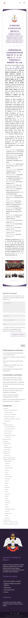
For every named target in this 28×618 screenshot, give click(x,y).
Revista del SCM (6, 451)
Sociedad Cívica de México (10, 435)
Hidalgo (6, 483)
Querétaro (7, 500)
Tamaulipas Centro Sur (10, 509)
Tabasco (7, 506)
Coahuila (7, 470)
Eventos (4, 423)
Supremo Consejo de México (9, 457)
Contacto (6, 592)
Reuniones (5, 441)
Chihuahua (7, 465)
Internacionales (7, 449)
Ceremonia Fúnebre (8, 412)
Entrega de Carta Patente (9, 416)
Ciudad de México (9, 467)
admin (4, 388)
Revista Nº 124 (7, 453)
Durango (7, 474)
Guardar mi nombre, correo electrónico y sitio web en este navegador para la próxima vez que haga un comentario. (14, 329)
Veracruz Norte (8, 513)
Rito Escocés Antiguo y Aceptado (11, 523)
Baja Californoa (8, 461)
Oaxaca (6, 496)
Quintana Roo (8, 502)
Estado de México (9, 476)
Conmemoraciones (8, 430)
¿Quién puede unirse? (9, 589)
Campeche (7, 463)
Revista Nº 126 (7, 455)
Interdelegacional (8, 447)
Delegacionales (7, 443)
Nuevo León (7, 493)
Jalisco (6, 485)
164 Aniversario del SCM (10, 428)
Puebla (6, 498)
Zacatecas (7, 517)
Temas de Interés (6, 520)
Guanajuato (7, 478)
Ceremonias (5, 408)
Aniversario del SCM (8, 424)
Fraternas (6, 445)
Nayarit (6, 491)
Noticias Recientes (7, 439)
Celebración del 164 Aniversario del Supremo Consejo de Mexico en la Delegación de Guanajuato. (13, 390)
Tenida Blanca (7, 421)
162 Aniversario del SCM (10, 426)
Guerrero (7, 480)
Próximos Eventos (7, 433)
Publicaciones (7, 587)
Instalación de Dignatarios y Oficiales (12, 418)
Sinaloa (6, 504)
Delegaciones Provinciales (9, 459)
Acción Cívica (8, 437)
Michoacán (7, 487)
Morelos (6, 489)
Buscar (22, 345)
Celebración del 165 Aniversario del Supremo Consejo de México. (13, 384)
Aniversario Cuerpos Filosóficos (10, 410)
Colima (6, 472)
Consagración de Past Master (10, 414)
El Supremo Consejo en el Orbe (10, 521)
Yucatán (6, 515)
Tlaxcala (7, 511)
